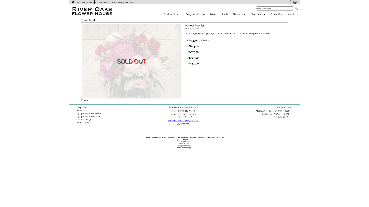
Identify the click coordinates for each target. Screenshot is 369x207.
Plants (225, 14)
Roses (213, 14)
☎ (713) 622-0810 (83, 2)
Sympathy (238, 14)
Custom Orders (172, 14)
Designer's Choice (195, 14)
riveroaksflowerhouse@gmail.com (183, 120)
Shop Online (257, 14)
